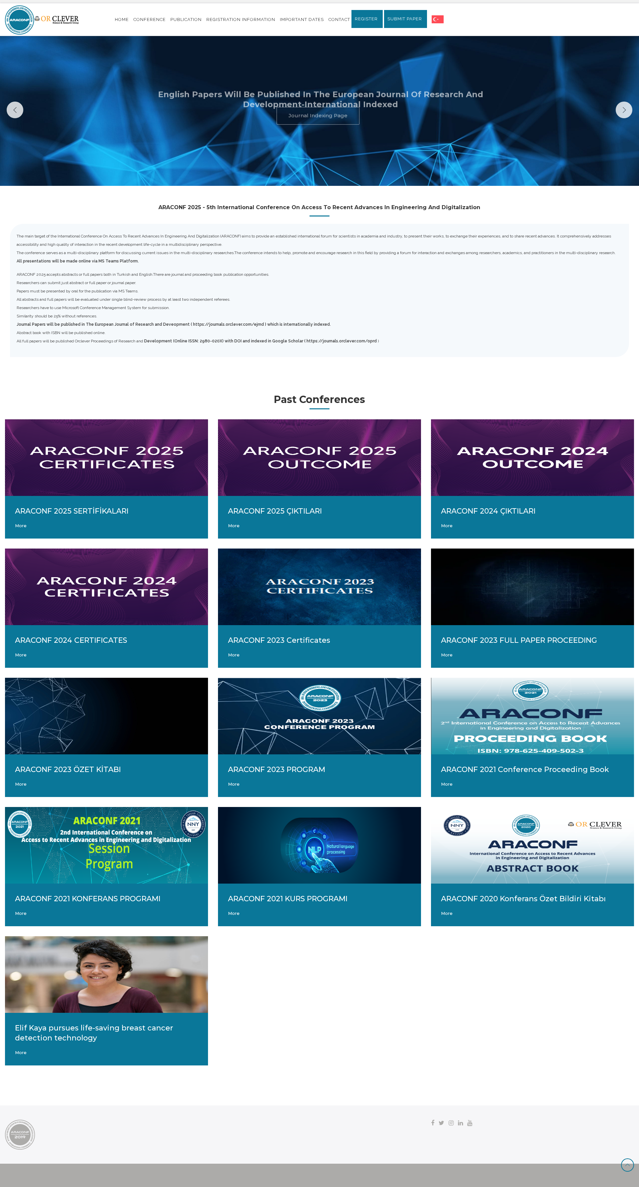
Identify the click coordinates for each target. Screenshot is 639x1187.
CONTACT (339, 19)
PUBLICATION (186, 19)
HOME (122, 19)
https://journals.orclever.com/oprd (342, 341)
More (21, 525)
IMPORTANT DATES (302, 19)
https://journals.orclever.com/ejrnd (228, 324)
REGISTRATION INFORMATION (240, 19)
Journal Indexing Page (318, 125)
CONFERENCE (149, 19)
